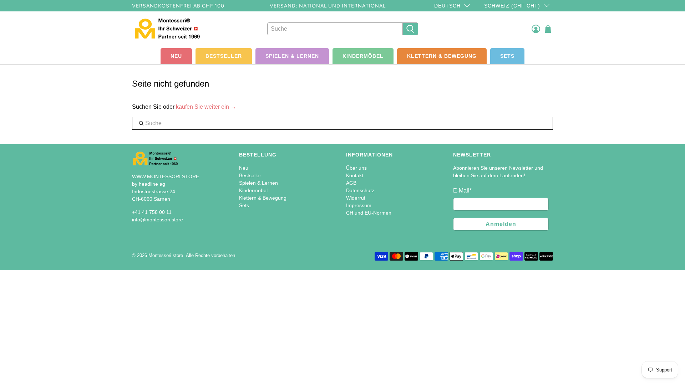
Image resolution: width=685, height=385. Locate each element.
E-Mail (462, 191)
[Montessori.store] (172, 29)
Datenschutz (360, 190)
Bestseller (224, 56)
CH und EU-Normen (368, 213)
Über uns (356, 168)
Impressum (358, 205)
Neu (176, 56)
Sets (507, 56)
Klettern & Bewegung (442, 56)
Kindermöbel (363, 56)
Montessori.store (165, 255)
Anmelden (501, 224)
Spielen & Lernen (292, 56)
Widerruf (355, 198)
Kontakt (354, 175)
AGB (351, 183)
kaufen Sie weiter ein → (206, 107)
